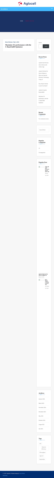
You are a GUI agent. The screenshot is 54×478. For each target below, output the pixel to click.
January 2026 (42, 399)
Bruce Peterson (9, 42)
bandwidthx (42, 459)
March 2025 (41, 403)
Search (40, 42)
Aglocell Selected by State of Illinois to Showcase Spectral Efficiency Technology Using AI (44, 75)
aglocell (41, 455)
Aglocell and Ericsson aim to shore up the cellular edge (43, 65)
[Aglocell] (27, 3)
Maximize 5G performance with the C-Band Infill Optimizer (18, 46)
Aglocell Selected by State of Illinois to (43, 275)
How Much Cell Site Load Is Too (47, 282)
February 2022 (42, 420)
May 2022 (41, 416)
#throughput (42, 452)
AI (39, 148)
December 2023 (42, 411)
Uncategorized (42, 152)
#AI (40, 443)
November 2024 (42, 407)
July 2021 (41, 428)
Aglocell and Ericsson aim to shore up (47, 169)
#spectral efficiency (44, 448)
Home (21, 21)
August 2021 (41, 424)
